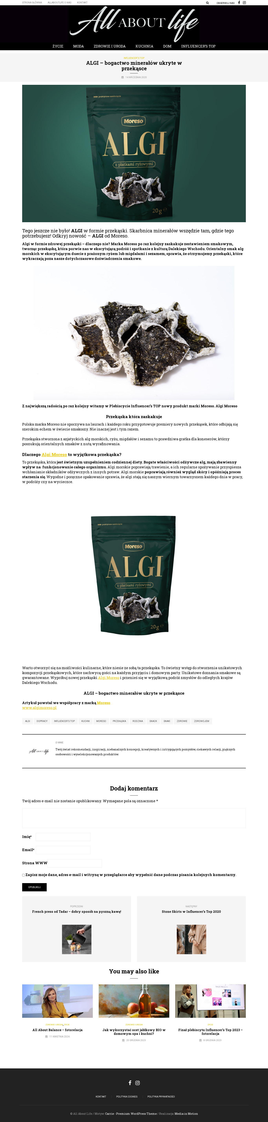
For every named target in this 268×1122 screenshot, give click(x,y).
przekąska (119, 721)
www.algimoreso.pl (39, 707)
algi (27, 721)
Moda (78, 46)
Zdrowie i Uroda (110, 46)
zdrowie (182, 721)
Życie (58, 46)
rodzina (138, 721)
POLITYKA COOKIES (126, 1096)
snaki (167, 721)
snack (153, 721)
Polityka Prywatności (161, 1096)
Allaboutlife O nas (59, 2)
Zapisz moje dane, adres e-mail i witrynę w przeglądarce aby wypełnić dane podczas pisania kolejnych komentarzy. (131, 874)
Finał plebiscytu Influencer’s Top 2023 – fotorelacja (210, 1032)
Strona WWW (34, 863)
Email (28, 849)
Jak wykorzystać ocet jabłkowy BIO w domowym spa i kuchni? (134, 1032)
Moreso (103, 702)
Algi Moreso (54, 454)
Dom (167, 46)
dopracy (42, 721)
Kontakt (82, 2)
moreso (101, 721)
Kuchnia (144, 46)
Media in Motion (186, 1114)
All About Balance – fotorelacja (57, 1030)
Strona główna (32, 2)
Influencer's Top (134, 58)
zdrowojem (201, 721)
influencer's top (64, 721)
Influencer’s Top (198, 46)
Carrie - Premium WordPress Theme (131, 1114)
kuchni (85, 721)
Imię (27, 836)
